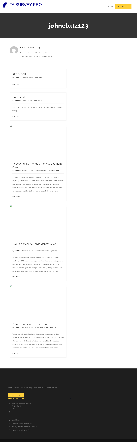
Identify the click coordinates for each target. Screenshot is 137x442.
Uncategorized (38, 77)
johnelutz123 (17, 77)
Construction (51, 170)
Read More (15, 84)
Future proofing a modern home (31, 324)
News (57, 170)
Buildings (44, 170)
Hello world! (19, 97)
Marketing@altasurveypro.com (22, 423)
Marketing (53, 327)
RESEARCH (19, 74)
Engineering (53, 251)
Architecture (38, 170)
